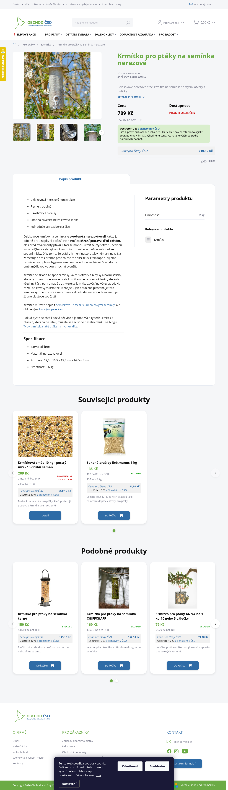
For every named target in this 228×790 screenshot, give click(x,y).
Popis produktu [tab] (71, 179)
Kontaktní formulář (184, 763)
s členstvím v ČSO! (149, 128)
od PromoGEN (207, 785)
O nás (16, 4)
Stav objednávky (111, 4)
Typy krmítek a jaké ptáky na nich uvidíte (50, 326)
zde (98, 775)
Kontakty (18, 763)
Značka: (132, 76)
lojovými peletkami (51, 309)
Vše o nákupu (33, 4)
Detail (45, 515)
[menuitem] (27, 34)
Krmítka (159, 240)
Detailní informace (129, 97)
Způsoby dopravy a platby (77, 741)
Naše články (53, 4)
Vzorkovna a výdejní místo (81, 4)
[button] (114, 530)
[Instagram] (176, 750)
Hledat (128, 22)
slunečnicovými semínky (98, 305)
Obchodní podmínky (74, 752)
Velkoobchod (20, 752)
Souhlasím (157, 766)
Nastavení (69, 784)
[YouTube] (185, 750)
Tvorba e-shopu (188, 785)
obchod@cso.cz (183, 741)
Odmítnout (130, 766)
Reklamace (68, 746)
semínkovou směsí (68, 305)
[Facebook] (169, 750)
